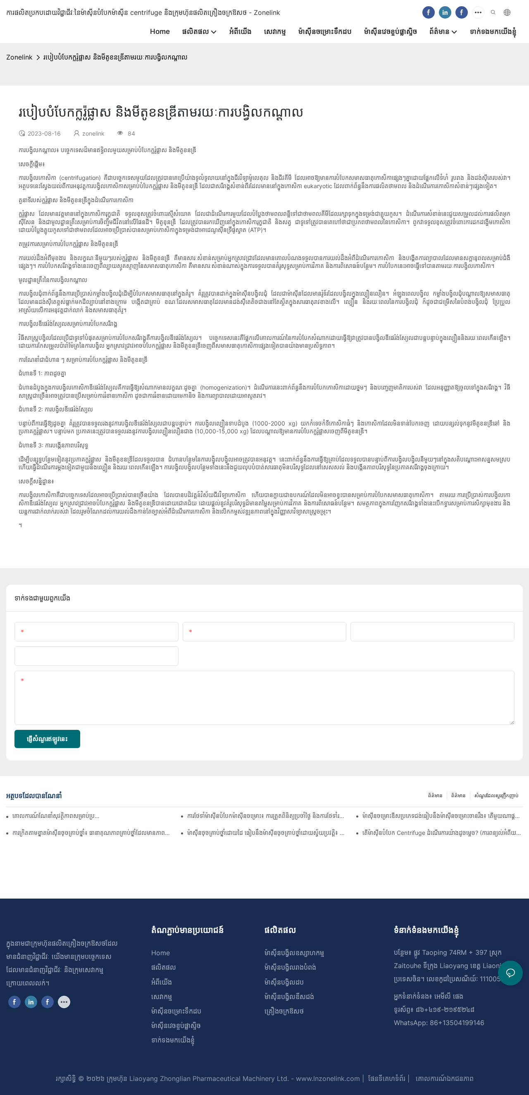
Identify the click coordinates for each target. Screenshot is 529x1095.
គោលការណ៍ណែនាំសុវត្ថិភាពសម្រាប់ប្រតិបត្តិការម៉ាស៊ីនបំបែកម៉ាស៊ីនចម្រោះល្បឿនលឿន (56, 815)
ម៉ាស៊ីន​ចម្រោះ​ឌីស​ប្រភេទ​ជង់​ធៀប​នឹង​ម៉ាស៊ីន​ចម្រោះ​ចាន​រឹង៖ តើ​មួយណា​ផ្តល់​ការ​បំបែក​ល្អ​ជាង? (442, 815)
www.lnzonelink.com (327, 1078)
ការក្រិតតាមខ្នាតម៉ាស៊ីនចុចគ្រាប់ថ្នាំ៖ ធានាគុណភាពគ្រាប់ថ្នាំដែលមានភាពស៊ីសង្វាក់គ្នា (92, 832)
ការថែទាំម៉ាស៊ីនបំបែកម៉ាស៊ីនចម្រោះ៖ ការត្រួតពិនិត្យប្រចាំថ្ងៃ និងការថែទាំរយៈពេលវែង (267, 815)
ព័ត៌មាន (458, 795)
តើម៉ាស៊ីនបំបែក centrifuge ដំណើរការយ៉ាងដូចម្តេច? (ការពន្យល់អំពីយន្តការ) (442, 832)
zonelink (19, 57)
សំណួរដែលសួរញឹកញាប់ (496, 795)
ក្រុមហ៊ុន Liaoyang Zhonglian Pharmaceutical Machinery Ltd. (197, 1078)
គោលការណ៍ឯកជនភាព (444, 1078)
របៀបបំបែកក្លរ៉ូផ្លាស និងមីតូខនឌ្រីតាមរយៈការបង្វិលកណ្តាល (115, 57)
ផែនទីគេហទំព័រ (385, 1078)
